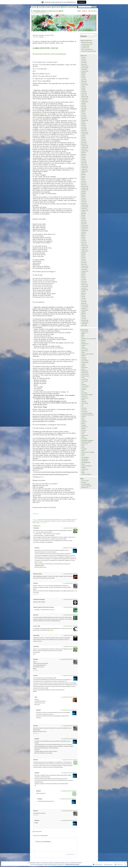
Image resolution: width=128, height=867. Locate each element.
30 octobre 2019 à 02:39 (67, 810)
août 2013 (84, 252)
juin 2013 (83, 255)
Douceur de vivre (85, 374)
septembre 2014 (85, 230)
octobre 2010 (84, 308)
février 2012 (84, 281)
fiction (83, 382)
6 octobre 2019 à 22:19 (66, 710)
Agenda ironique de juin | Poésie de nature (43, 607)
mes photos (57, 7)
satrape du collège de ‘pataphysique (49, 117)
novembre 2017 (85, 167)
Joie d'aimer (68, 519)
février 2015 (84, 222)
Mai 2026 (83, 57)
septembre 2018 (85, 150)
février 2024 (84, 93)
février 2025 (84, 81)
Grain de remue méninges (87, 394)
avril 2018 (84, 159)
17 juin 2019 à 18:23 (68, 599)
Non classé (84, 430)
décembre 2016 (85, 186)
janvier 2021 (84, 118)
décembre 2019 (85, 132)
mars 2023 (84, 106)
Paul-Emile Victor (38, 114)
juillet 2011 (84, 293)
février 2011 (84, 301)
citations (83, 352)
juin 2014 (83, 235)
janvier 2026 (84, 64)
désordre (44, 519)
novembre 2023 (85, 98)
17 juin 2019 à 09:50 (68, 583)
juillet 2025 (84, 72)
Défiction (83, 365)
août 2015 (84, 211)
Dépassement (84, 367)
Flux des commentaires (86, 485)
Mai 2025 (83, 76)
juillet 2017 (84, 174)
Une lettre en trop (85, 47)
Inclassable (84, 401)
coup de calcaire (85, 360)
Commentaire (70, 854)
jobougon (41, 36)
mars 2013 (84, 260)
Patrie (83, 433)
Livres (83, 418)
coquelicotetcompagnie (39, 599)
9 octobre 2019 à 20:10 (67, 738)
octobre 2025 (84, 69)
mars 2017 (84, 181)
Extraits (83, 377)
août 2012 (84, 272)
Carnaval (83, 345)
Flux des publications (86, 484)
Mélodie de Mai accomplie (87, 42)
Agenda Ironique (85, 331)
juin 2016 (83, 194)
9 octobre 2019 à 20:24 (67, 772)
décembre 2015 (85, 205)
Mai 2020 (83, 123)
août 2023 (84, 103)
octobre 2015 (84, 208)
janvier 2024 (84, 94)
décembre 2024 (85, 84)
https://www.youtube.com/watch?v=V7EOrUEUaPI (44, 507)
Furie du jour (84, 387)
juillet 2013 (84, 254)
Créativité (84, 364)
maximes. (84, 420)
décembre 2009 (85, 320)
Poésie (34, 522)
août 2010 (84, 311)
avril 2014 (84, 238)
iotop (36, 697)
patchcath (35, 615)
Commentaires (93, 11)
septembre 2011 (85, 289)
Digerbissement (85, 370)
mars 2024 (84, 91)
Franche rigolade (85, 386)
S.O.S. (83, 455)
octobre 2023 (84, 99)
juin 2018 (83, 155)
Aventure (83, 340)
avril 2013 (84, 259)
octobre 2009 (84, 323)
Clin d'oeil (83, 355)
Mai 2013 (83, 257)
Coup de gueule (85, 362)
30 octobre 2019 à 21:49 (67, 820)
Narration (83, 428)
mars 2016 (84, 199)
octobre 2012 (84, 269)
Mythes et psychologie (69, 7)
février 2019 (84, 142)
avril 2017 (84, 179)
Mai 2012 (83, 276)
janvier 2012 (84, 283)
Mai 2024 (83, 88)
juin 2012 (83, 274)
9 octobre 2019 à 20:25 (66, 790)
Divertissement (85, 372)
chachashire (36, 635)
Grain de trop (84, 396)
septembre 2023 (85, 101)
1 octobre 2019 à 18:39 (67, 675)
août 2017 (84, 172)
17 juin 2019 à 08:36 (68, 573)
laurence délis (36, 626)
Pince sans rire (85, 443)
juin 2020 (83, 122)
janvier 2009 (84, 325)
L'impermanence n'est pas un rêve (47, 10)
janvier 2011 (84, 303)
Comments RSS (38, 831)
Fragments (84, 384)
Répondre (75, 528)
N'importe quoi (85, 426)
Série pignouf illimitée (86, 462)
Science (83, 464)
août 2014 (84, 232)
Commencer (82, 2)
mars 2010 (84, 318)
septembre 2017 (85, 171)
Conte (40, 7)
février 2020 (84, 128)
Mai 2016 (83, 196)
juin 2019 (83, 135)
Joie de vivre (74, 519)
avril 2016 (84, 198)
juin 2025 (83, 74)
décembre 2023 (85, 96)
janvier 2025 (84, 83)
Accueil (34, 7)
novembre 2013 (85, 247)
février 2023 (84, 108)
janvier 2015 (84, 223)
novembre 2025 (85, 67)
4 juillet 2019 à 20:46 (67, 547)
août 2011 (84, 291)
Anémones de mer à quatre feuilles (89, 338)
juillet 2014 (84, 233)
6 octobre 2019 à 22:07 (67, 697)
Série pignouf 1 (85, 460)
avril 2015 (84, 218)
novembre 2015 (85, 206)
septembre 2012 (85, 271)
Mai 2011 (83, 296)
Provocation (84, 448)
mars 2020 (84, 127)
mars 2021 (84, 115)
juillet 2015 (84, 213)
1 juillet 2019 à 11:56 (68, 635)
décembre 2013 (85, 245)
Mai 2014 (83, 237)
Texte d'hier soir (85, 469)
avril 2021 (84, 113)
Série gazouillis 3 (85, 459)
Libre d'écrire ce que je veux (56, 521)
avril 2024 (84, 89)
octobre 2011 (84, 288)
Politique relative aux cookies (72, 864)
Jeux (62, 519)
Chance (83, 347)
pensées (73, 521)
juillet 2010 (84, 313)
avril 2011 (84, 298)
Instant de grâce (85, 403)
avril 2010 (84, 316)
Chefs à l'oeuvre (85, 350)
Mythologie (84, 425)
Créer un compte (85, 480)
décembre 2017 (85, 166)
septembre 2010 (85, 310)
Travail (37, 522)
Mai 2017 (83, 177)
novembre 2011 (85, 286)
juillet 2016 (84, 193)
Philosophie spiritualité (86, 442)
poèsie (83, 445)
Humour (83, 399)
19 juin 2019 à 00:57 (68, 607)
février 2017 (84, 183)
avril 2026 (84, 59)
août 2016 (84, 191)
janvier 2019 (84, 144)
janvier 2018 (84, 164)
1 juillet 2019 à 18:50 (68, 646)
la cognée (56, 168)
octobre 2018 (84, 149)
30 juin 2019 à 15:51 (68, 626)
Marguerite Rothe (37, 573)
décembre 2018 (85, 145)
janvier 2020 (84, 130)
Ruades (83, 453)
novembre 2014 (85, 227)
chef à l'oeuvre (85, 348)
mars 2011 (84, 300)
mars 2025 (84, 79)
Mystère (64, 521)
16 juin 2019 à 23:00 (68, 528)
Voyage (83, 472)
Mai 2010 (83, 315)
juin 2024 (83, 86)
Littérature (84, 416)
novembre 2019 (85, 133)
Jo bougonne (48, 7)
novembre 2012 (85, 267)
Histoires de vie (85, 398)
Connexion (84, 482)
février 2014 (84, 242)
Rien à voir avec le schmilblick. (88, 452)
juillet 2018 (84, 154)
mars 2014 (84, 240)
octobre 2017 (84, 169)
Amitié (83, 335)
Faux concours (85, 379)
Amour (83, 336)
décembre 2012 (85, 266)
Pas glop (68, 521)
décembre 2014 (85, 225)
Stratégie (83, 467)
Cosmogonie (84, 359)
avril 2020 (84, 125)
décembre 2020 (85, 120)
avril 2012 (84, 277)
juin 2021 (83, 111)
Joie (64, 519)
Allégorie (83, 333)
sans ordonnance (85, 457)
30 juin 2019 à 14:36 (68, 614)
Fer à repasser (85, 381)
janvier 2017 (84, 184)
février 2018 (84, 162)
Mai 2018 (83, 157)
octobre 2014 (84, 228)
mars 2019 (84, 140)
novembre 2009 (85, 322)
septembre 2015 (85, 210)
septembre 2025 (85, 71)
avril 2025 (84, 77)
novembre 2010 (85, 306)
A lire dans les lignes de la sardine (89, 51)
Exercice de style (50, 519)
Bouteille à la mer (85, 343)
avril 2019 (84, 139)
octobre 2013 (84, 249)
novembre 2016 (85, 188)
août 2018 (84, 152)
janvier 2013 (84, 264)
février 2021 (84, 116)
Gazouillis (84, 389)
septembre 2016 (85, 189)
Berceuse (84, 342)
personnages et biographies (87, 440)
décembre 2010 (85, 305)
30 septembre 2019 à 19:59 (66, 659)
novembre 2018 (85, 147)
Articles (85, 11)
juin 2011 (83, 294)
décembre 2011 (85, 284)
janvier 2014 (84, 244)
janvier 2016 (84, 203)
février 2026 (84, 62)
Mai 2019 (83, 137)
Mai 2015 (83, 216)
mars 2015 (84, 220)
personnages (84, 438)
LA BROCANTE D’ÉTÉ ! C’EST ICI (45, 48)
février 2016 (84, 201)
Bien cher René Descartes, (87, 49)
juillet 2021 (84, 110)
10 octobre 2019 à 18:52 (66, 798)
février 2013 (84, 262)
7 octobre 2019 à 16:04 (67, 725)
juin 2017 (83, 176)
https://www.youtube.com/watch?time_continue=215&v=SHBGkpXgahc (49, 54)
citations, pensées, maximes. (88, 353)
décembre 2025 (85, 66)
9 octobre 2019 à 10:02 (67, 759)
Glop (83, 391)
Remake (83, 450)
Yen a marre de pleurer (86, 474)
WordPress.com (85, 487)
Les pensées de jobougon (44, 521)
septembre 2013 (85, 250)
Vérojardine (36, 528)
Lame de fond (35, 521)
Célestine (35, 583)
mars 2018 (84, 161)
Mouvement (84, 421)
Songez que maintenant (86, 465)
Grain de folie (57, 519)
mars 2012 (84, 279)
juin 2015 (83, 215)
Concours (40, 519)
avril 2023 (84, 105)
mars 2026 (84, 61)
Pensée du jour (85, 435)
